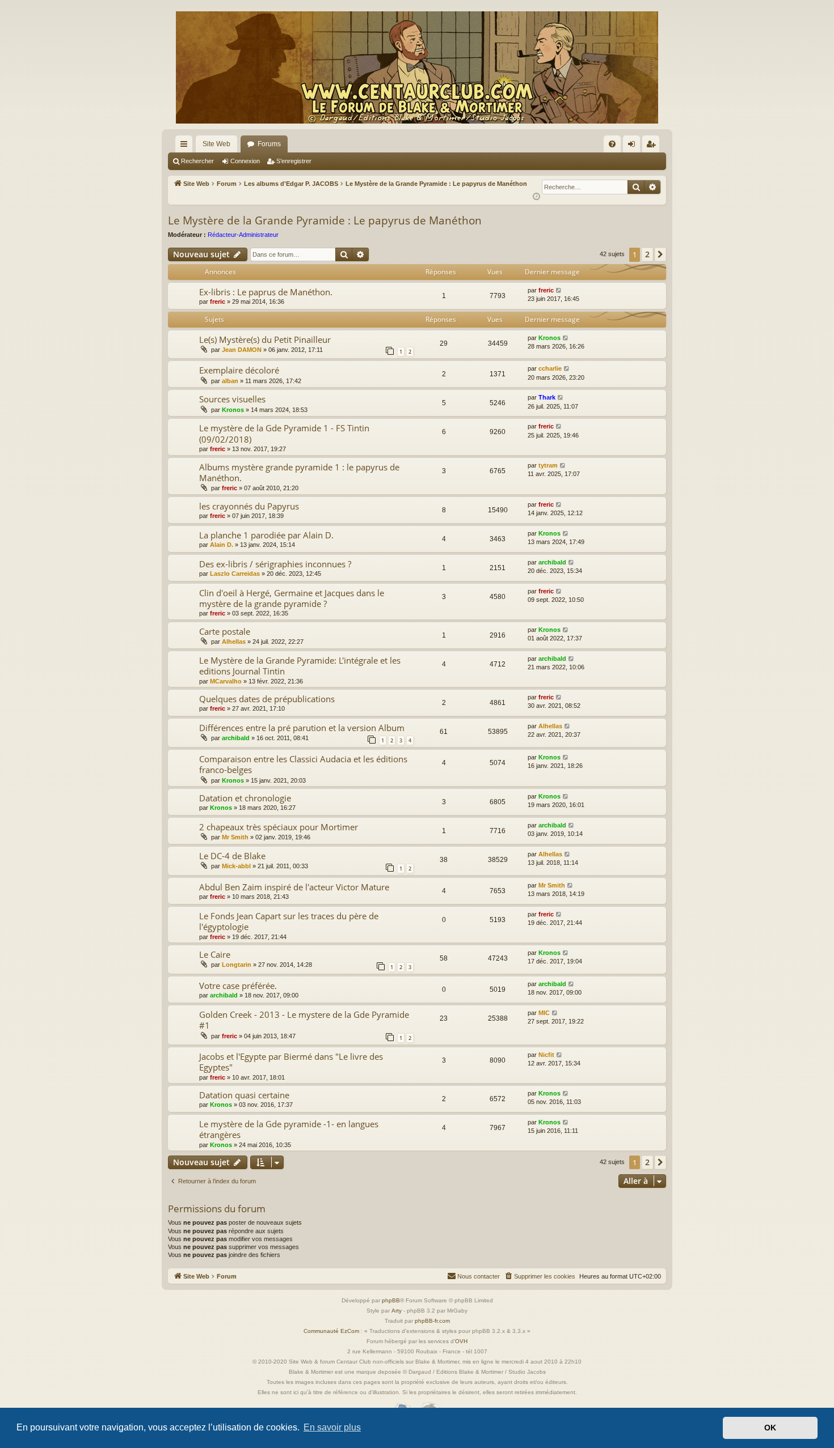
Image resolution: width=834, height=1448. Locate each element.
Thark (546, 397)
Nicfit (546, 1054)
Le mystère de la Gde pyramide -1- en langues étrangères (288, 1129)
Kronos (549, 337)
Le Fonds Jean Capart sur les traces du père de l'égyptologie (288, 921)
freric (217, 301)
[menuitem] (612, 143)
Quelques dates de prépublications (267, 698)
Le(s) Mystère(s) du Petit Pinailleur (265, 339)
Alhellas (234, 641)
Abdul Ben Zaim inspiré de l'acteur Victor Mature (294, 887)
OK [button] (770, 1427)
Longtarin (236, 964)
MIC (544, 1012)
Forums (269, 144)
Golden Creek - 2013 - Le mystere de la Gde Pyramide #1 (304, 1020)
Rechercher (197, 161)
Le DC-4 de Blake (232, 855)
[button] (660, 254)
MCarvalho (226, 681)
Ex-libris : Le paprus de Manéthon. (265, 292)
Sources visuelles (232, 399)
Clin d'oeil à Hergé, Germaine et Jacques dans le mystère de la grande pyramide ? (291, 598)
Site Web (216, 144)
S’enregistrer (293, 161)
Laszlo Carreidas (235, 573)
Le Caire (214, 954)
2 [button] (647, 254)
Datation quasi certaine (244, 1095)
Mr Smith (235, 837)
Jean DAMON (242, 349)
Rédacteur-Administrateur (243, 234)
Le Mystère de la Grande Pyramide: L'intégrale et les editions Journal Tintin (300, 666)
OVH (461, 1341)
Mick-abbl (236, 866)
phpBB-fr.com (432, 1321)
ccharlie (550, 368)
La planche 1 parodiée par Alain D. (266, 535)
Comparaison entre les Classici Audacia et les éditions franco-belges (303, 764)
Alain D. (221, 544)
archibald (552, 562)
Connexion (245, 161)
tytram (548, 465)
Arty (396, 1310)
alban (230, 380)
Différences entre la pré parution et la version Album (302, 727)
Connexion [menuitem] (633, 146)
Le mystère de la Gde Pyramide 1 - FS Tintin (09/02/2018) (284, 433)
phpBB (391, 1300)
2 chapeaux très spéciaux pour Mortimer (278, 827)
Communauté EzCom (331, 1331)
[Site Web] (417, 67)
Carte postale (224, 631)
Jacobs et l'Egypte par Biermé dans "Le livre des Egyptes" (291, 1062)
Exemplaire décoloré (239, 370)
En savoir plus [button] (332, 1427)
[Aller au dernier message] (559, 290)
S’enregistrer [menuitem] (653, 146)
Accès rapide (186, 146)
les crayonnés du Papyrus (249, 506)
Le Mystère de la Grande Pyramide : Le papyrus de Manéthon (325, 220)
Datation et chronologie (245, 798)
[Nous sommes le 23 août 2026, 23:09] (536, 196)
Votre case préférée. (238, 985)
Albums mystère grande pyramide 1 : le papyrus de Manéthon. (299, 472)
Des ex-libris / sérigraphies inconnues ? (275, 564)
